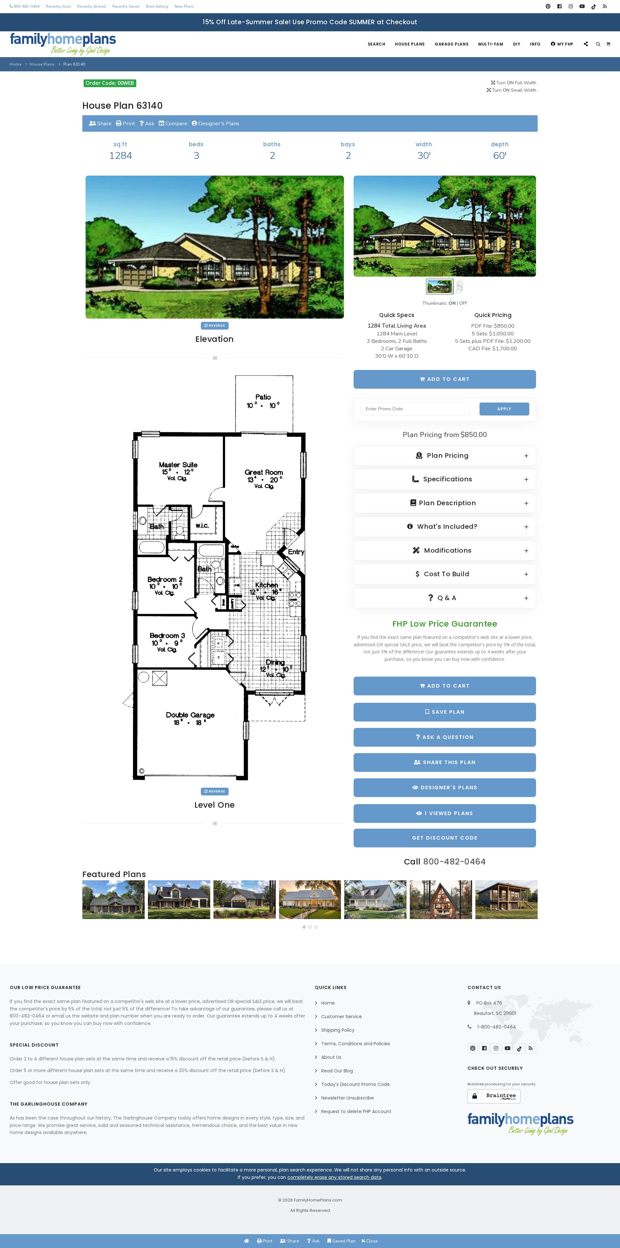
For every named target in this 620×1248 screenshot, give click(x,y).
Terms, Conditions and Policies (355, 1043)
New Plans (184, 6)
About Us (331, 1057)
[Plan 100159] (441, 899)
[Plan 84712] (113, 899)
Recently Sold (58, 6)
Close (371, 1241)
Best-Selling (157, 6)
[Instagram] (570, 6)
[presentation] (89, 902)
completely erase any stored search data (334, 1177)
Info (535, 44)
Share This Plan (448, 762)
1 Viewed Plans (448, 813)
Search (377, 44)
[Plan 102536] (179, 899)
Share (103, 123)
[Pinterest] (548, 6)
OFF (463, 303)
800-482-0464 (26, 6)
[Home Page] (247, 1241)
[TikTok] (593, 6)
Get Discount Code (445, 838)
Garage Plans (452, 44)
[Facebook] (559, 6)
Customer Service (341, 1016)
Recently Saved (126, 6)
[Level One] (215, 577)
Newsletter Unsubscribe (347, 1098)
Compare (175, 123)
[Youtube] (582, 6)
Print (128, 123)
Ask (149, 123)
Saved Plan (343, 1241)
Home (15, 64)
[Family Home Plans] (63, 44)
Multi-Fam (490, 44)
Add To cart (447, 686)
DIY (517, 44)
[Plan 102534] (506, 899)
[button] (304, 927)
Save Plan (447, 712)
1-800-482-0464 (496, 1027)
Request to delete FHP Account (356, 1111)
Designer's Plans (218, 123)
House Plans (410, 44)
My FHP (565, 44)
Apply (504, 409)
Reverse (216, 325)
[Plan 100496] (375, 899)
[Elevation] (445, 226)
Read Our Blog (337, 1071)
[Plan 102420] (244, 899)
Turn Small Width (513, 90)
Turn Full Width (515, 83)
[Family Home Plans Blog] (604, 6)
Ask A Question (447, 737)
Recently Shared (91, 6)
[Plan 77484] (310, 899)
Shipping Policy (338, 1030)
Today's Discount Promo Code (355, 1084)
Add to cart (447, 379)
